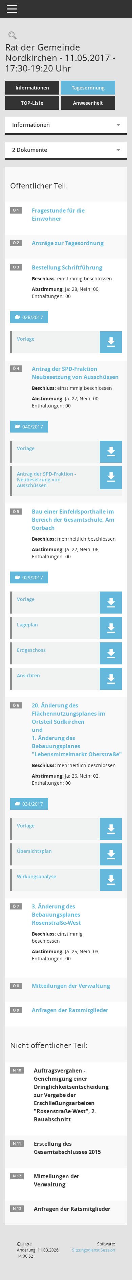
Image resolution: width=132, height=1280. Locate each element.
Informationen (32, 87)
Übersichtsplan (34, 851)
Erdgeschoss (31, 650)
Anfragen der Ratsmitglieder (70, 1010)
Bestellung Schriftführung (67, 267)
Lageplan (27, 625)
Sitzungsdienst (93, 1250)
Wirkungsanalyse (36, 877)
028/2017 (32, 317)
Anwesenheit (88, 103)
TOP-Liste (32, 103)
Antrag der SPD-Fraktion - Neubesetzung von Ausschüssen (46, 479)
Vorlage (26, 339)
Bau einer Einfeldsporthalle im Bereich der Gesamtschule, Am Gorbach (73, 520)
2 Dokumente (29, 150)
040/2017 (32, 426)
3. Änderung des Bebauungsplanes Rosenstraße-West (56, 914)
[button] (111, 342)
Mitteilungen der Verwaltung (71, 985)
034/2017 (32, 804)
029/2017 (32, 577)
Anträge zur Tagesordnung (68, 243)
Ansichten (28, 676)
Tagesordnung (88, 87)
